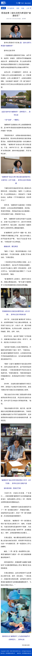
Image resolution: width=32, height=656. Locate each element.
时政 (22, 8)
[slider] (24, 37)
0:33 (5, 38)
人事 (27, 8)
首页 (3, 8)
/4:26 (8, 38)
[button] (2, 38)
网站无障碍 (28, 3)
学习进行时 (10, 8)
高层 (17, 8)
